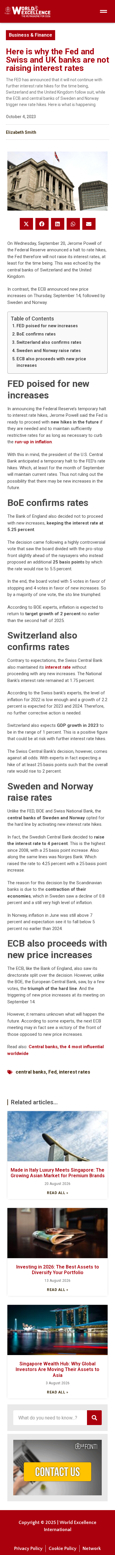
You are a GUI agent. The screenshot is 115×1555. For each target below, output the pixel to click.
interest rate (58, 667)
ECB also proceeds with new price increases (51, 362)
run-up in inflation (33, 441)
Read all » (57, 1193)
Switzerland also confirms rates (49, 342)
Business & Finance (30, 35)
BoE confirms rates (36, 334)
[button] (26, 224)
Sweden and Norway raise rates (49, 350)
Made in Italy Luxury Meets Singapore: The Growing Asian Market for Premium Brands (58, 1172)
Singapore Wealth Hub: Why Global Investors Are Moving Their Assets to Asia (57, 1369)
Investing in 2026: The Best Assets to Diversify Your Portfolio (57, 1269)
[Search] (94, 1417)
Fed (52, 1072)
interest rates (74, 1072)
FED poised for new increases (47, 325)
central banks (31, 1072)
